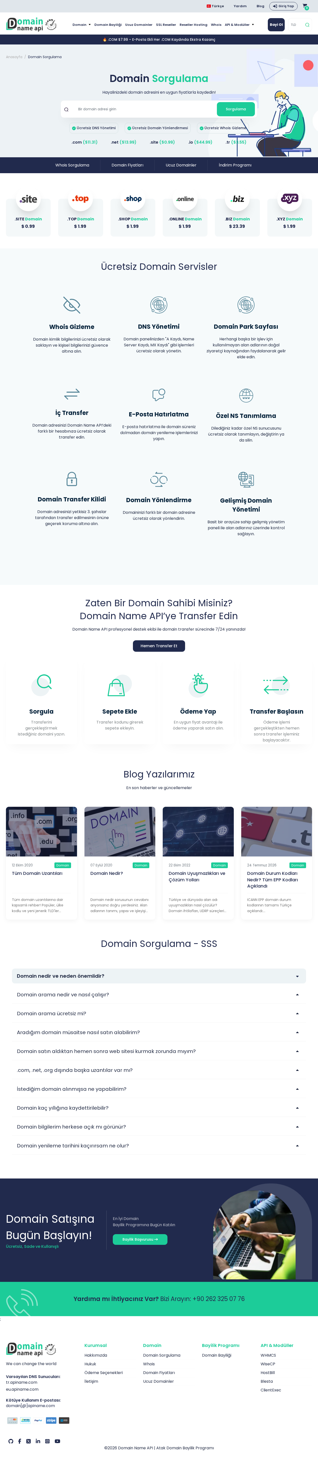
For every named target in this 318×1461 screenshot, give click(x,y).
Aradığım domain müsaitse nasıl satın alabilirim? (78, 1032)
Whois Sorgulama (72, 165)
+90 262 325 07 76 (219, 1299)
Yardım (240, 6)
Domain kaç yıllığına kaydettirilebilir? (63, 1107)
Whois (216, 24)
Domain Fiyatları (127, 165)
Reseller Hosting (193, 24)
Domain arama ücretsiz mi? (51, 1013)
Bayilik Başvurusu (138, 1239)
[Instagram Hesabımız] (47, 1441)
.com (85, 142)
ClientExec (271, 1390)
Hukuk (90, 1364)
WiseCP (268, 1364)
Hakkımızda (95, 1355)
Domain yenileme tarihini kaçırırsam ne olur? (73, 1145)
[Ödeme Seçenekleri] (41, 1421)
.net (123, 142)
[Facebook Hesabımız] (19, 1441)
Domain (80, 24)
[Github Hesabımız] (10, 1441)
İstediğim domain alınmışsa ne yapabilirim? (71, 1089)
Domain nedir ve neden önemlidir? (60, 976)
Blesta (267, 1381)
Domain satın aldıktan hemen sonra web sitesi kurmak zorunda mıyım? (106, 1051)
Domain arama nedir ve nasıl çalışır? (63, 994)
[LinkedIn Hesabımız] (38, 1441)
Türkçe (217, 6)
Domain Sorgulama (161, 1355)
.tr (236, 142)
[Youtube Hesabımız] (57, 1441)
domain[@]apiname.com (30, 1406)
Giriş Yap (286, 6)
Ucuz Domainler (139, 24)
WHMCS (268, 1355)
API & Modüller (237, 24)
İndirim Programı (235, 165)
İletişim (91, 1381)
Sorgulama (236, 109)
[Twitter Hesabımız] (28, 1441)
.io (200, 142)
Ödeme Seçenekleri (103, 1373)
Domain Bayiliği (108, 24)
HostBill (268, 1373)
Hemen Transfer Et (159, 646)
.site (162, 142)
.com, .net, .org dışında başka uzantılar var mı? (75, 1070)
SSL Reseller (166, 24)
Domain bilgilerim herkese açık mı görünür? (71, 1126)
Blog (260, 6)
